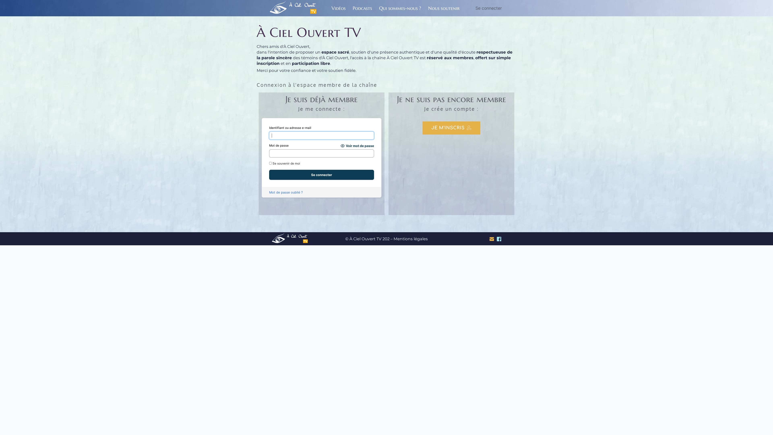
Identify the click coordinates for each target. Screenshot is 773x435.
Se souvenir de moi (286, 163)
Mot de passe (279, 145)
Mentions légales (411, 238)
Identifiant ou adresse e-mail (290, 128)
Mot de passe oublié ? (286, 192)
